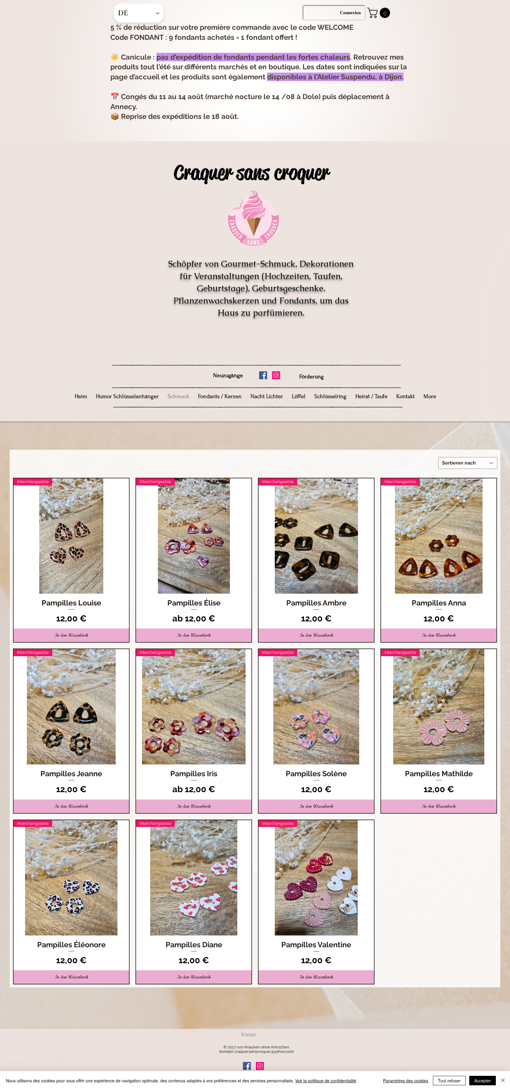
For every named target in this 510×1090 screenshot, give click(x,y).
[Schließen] (502, 1080)
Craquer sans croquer (251, 172)
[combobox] (467, 463)
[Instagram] (276, 375)
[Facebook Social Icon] (263, 375)
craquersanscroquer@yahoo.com (264, 1051)
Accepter (482, 1081)
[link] (380, 13)
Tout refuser (449, 1081)
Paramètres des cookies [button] (405, 1081)
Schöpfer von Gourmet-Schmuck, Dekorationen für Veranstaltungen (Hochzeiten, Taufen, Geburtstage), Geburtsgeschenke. (261, 276)
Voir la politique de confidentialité (325, 1081)
